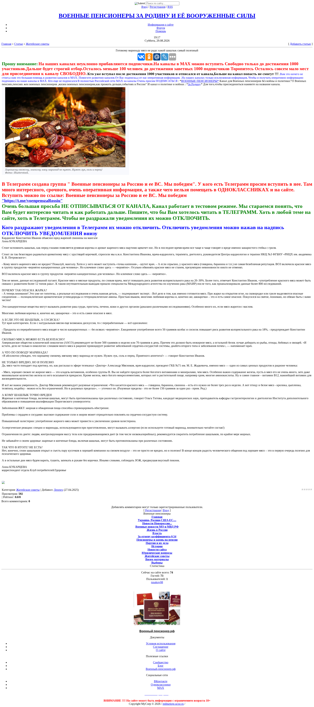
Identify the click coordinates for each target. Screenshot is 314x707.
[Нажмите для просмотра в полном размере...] (65, 174)
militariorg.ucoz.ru (173, 703)
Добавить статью (300, 43)
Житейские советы (37, 43)
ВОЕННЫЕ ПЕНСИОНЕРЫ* (200, 80)
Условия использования (160, 643)
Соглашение (160, 646)
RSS (170, 6)
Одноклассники (161, 684)
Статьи (18, 43)
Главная (6, 43)
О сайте (161, 650)
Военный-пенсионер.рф (161, 668)
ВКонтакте (160, 681)
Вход (144, 6)
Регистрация (157, 6)
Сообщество (160, 662)
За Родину (194, 84)
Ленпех (58, 489)
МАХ (160, 687)
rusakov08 (157, 582)
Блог (161, 665)
